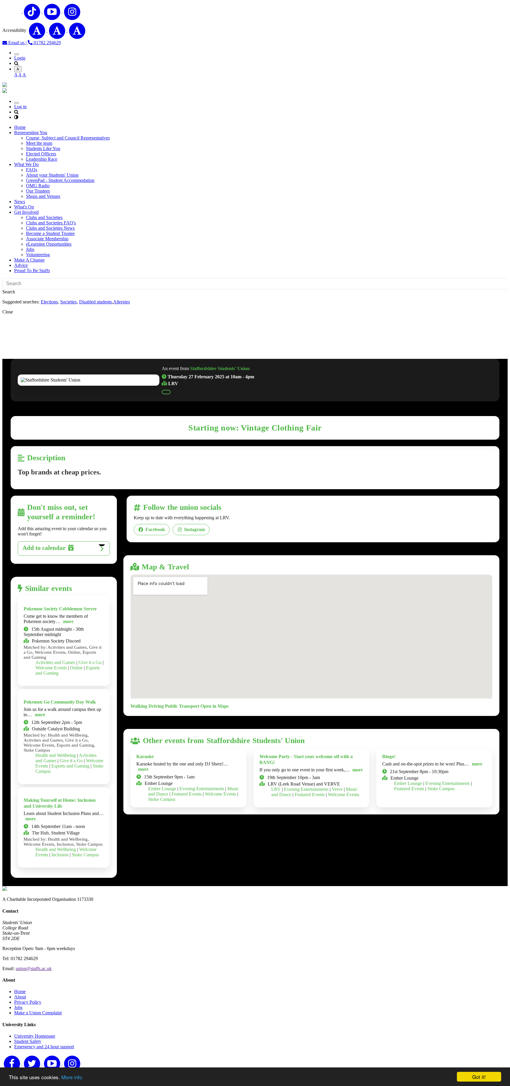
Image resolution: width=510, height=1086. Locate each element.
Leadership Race (41, 159)
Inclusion (59, 854)
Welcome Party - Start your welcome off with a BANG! (306, 759)
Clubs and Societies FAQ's (51, 222)
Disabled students (95, 301)
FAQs (31, 169)
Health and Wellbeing (55, 755)
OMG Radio (38, 185)
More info (71, 1077)
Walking (138, 706)
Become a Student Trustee (50, 233)
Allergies (121, 301)
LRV (276, 789)
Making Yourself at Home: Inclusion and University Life (60, 803)
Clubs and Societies (44, 217)
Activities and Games (55, 662)
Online (76, 667)
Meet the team (39, 143)
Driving (156, 706)
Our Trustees (38, 190)
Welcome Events (51, 667)
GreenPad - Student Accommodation (60, 180)
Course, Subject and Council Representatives (68, 137)
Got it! (479, 1076)
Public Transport (182, 706)
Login (19, 57)
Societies (68, 301)
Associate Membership (47, 238)
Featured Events (186, 793)
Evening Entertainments (201, 788)
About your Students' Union (52, 175)
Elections (49, 301)
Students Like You (43, 148)
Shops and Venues (43, 196)
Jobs (30, 249)
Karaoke (145, 756)
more (68, 621)
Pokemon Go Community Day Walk (60, 701)
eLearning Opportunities (48, 244)
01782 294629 (46, 42)
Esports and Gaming (70, 765)
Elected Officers (41, 153)
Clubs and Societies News (50, 228)
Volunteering (38, 254)
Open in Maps (214, 706)
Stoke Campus (85, 854)
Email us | (17, 42)
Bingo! (388, 756)
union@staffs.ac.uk (34, 968)
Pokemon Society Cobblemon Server (60, 608)
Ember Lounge (162, 788)
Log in (20, 106)
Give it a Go (90, 662)
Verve (337, 789)
